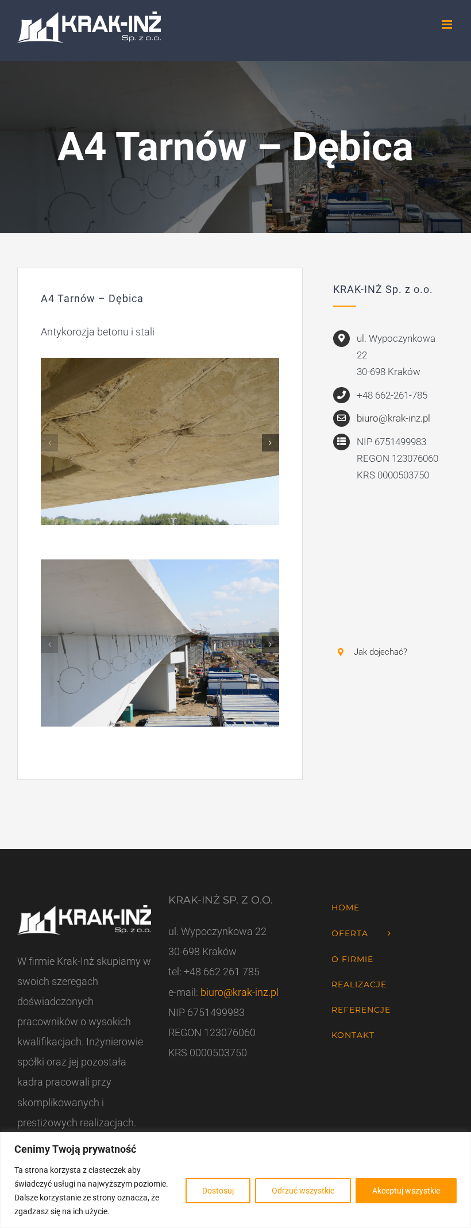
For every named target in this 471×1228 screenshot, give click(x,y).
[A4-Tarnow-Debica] (160, 565)
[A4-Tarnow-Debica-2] (160, 364)
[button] (49, 442)
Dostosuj (218, 1190)
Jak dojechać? (380, 652)
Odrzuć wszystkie (303, 1190)
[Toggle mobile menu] (448, 24)
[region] (235, 1180)
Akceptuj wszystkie (406, 1190)
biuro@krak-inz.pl (393, 418)
